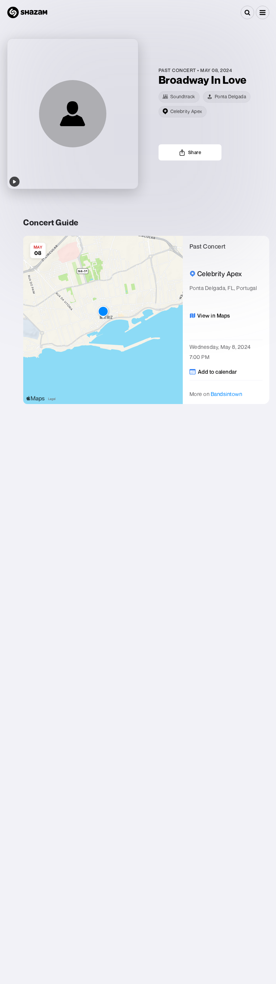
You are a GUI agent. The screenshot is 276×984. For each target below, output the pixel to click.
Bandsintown (226, 394)
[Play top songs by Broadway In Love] (14, 182)
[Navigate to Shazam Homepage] (27, 12)
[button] (262, 12)
